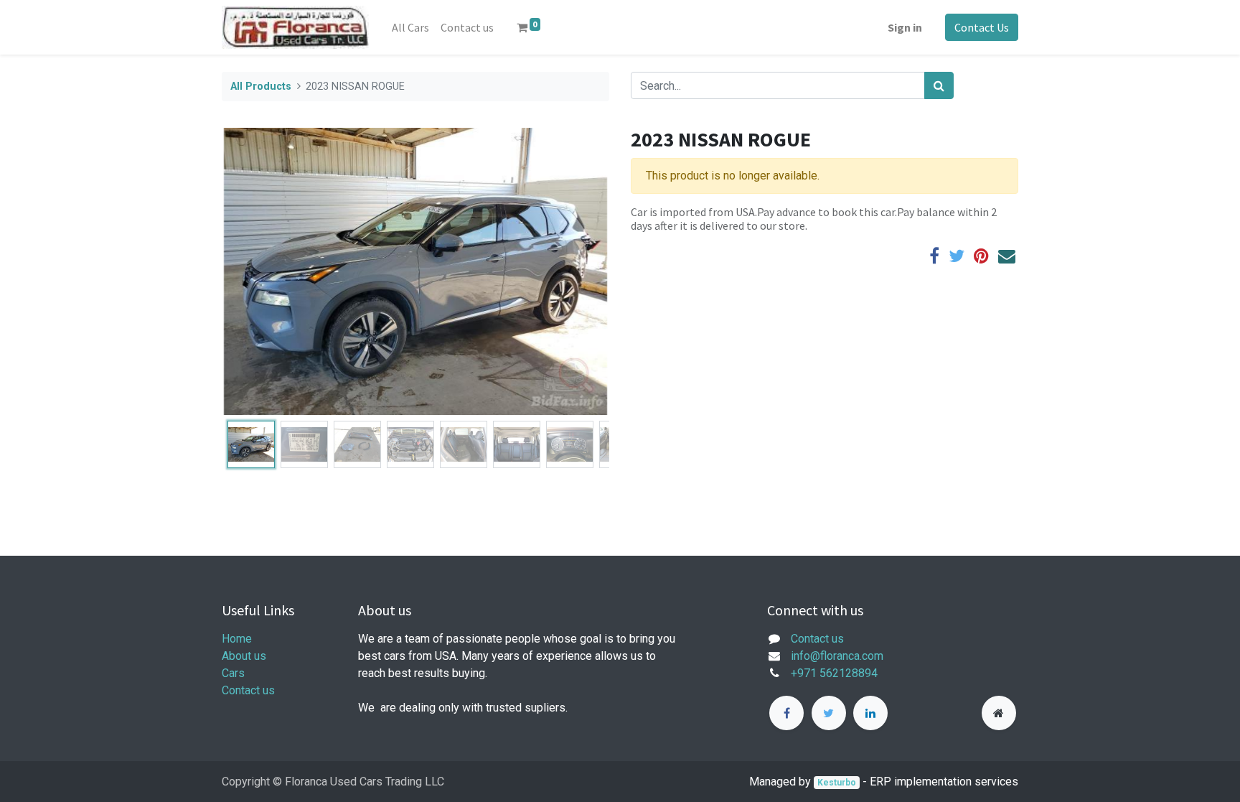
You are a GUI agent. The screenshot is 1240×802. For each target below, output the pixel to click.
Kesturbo (836, 783)
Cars (233, 673)
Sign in (905, 27)
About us (244, 656)
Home (237, 638)
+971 (804, 673)
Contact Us (981, 27)
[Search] (939, 85)
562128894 (848, 673)
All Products (260, 86)
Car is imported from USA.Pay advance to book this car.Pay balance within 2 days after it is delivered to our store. (814, 219)
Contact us (248, 690)
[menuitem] (410, 27)
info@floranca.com (837, 656)
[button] (251, 271)
